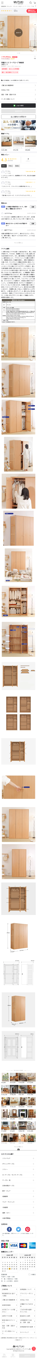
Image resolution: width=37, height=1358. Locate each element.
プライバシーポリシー (29, 1338)
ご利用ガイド (18, 1340)
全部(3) (4, 166)
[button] (1, 142)
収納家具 (3, 6)
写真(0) (11, 166)
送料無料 (4, 69)
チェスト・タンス (12, 6)
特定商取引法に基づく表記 (14, 1338)
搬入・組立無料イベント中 (10, 72)
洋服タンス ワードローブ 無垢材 (27, 6)
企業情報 (3, 1338)
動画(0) (17, 166)
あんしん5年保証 (14, 69)
